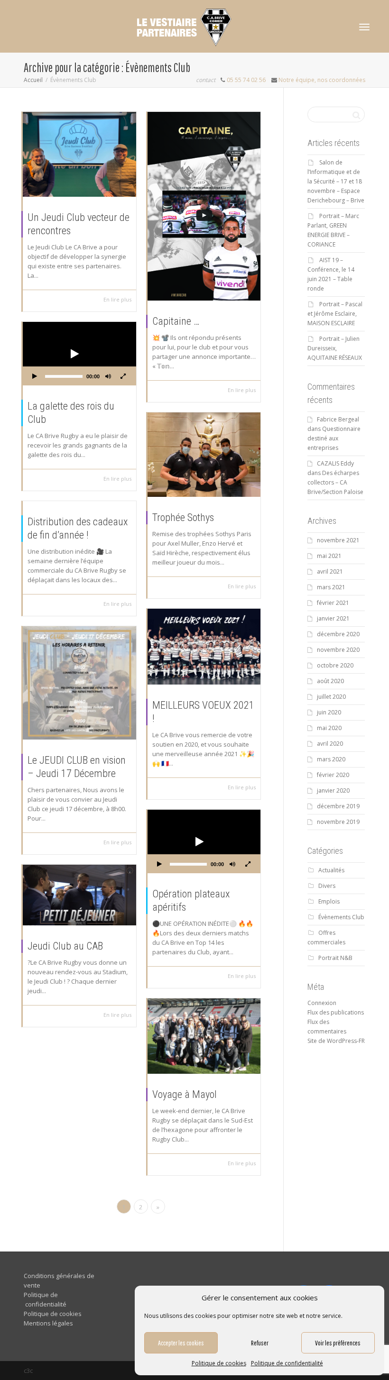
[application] (79, 353)
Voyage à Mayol (184, 1094)
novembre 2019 (338, 822)
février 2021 (333, 603)
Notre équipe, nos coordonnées (321, 80)
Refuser (260, 1343)
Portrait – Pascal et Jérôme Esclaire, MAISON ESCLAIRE (334, 313)
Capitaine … (176, 321)
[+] (79, 154)
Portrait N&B (335, 958)
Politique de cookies (219, 1363)
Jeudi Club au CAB (65, 946)
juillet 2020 (331, 697)
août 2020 (330, 681)
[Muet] (108, 377)
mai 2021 (329, 556)
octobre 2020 (335, 665)
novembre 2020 (338, 650)
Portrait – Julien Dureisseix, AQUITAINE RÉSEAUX (334, 348)
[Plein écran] (123, 377)
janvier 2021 (333, 618)
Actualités (331, 870)
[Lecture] (34, 377)
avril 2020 (330, 744)
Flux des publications (335, 1012)
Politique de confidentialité (287, 1363)
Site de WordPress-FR (336, 1041)
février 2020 (333, 775)
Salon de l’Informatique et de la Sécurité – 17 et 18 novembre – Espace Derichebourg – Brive (335, 181)
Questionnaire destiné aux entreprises (334, 438)
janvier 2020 (333, 790)
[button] (73, 354)
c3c (28, 1370)
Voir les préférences (338, 1343)
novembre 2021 (338, 540)
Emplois (329, 901)
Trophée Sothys (183, 517)
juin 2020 (329, 712)
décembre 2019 (338, 806)
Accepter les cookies (181, 1343)
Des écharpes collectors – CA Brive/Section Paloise (335, 482)
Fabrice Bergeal (338, 419)
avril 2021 (330, 571)
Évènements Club (341, 917)
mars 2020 (331, 759)
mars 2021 (331, 587)
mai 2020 (329, 728)
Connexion (321, 1003)
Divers (326, 886)
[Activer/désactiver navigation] (364, 27)
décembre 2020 (338, 634)
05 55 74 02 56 (246, 80)
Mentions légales (48, 1323)
